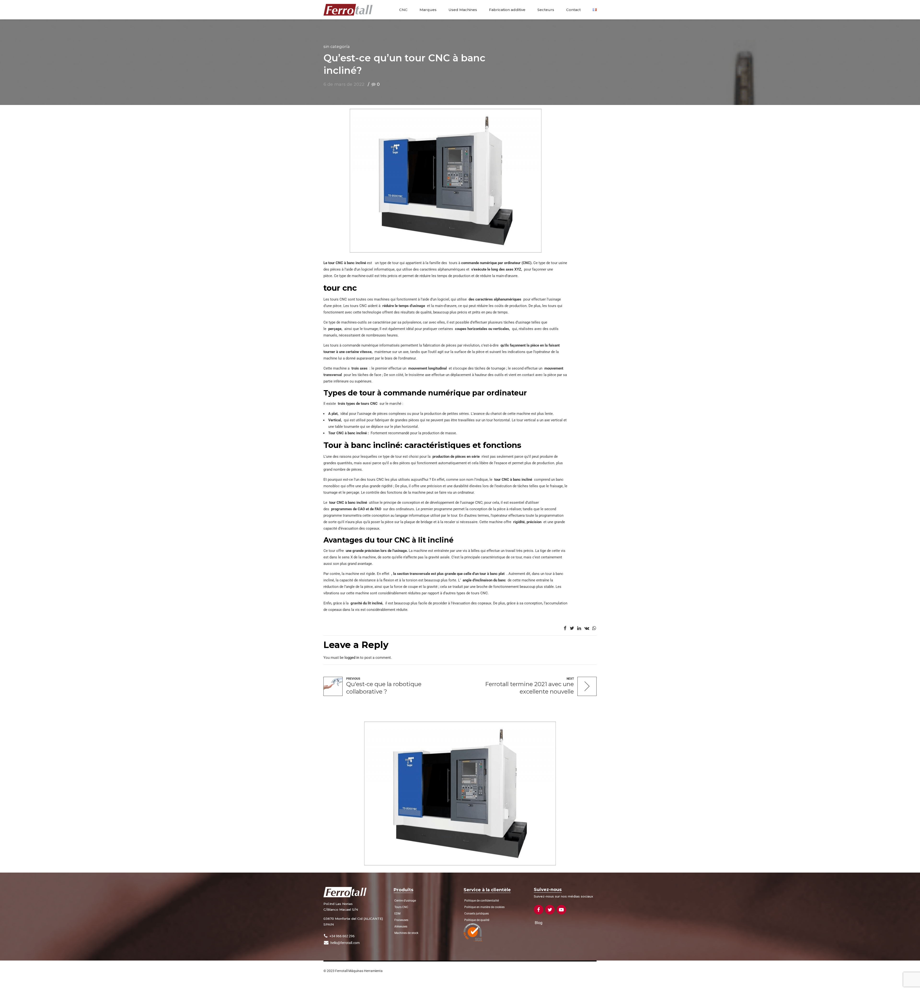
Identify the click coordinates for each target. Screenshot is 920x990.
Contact (573, 9)
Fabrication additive (507, 9)
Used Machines (462, 9)
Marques (428, 9)
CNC (403, 9)
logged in (352, 657)
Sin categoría (336, 46)
